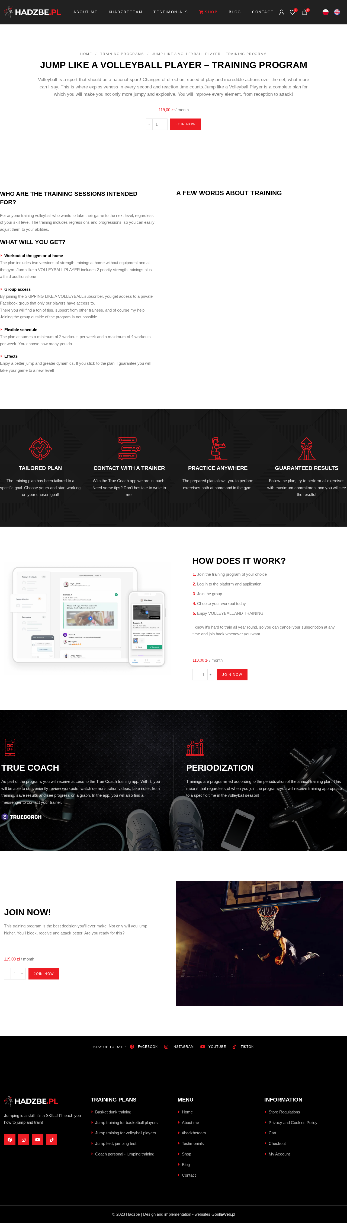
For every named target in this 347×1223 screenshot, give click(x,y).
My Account (279, 1154)
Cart (272, 1133)
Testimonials (193, 1143)
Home (86, 54)
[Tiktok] (51, 1139)
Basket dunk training (113, 1112)
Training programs (122, 54)
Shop (186, 1154)
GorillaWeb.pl (223, 1214)
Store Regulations (284, 1112)
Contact (189, 1175)
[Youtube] (37, 1139)
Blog (186, 1164)
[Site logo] (32, 11)
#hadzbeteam (194, 1133)
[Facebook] (9, 1139)
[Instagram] (24, 1139)
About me (190, 1122)
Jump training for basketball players (126, 1122)
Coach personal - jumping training (124, 1154)
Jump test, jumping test (115, 1143)
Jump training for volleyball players (125, 1133)
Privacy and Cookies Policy (293, 1122)
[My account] (281, 12)
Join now (185, 124)
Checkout (277, 1143)
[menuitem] (325, 12)
